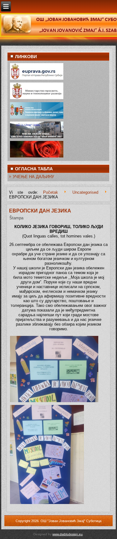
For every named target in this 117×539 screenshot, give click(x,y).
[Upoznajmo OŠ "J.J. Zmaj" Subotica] (36, 137)
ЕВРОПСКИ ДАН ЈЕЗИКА (40, 210)
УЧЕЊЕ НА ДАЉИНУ (33, 176)
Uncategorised (85, 192)
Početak (50, 192)
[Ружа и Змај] (36, 157)
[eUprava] (36, 79)
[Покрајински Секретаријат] (36, 118)
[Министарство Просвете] (36, 98)
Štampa (16, 218)
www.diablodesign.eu (67, 534)
